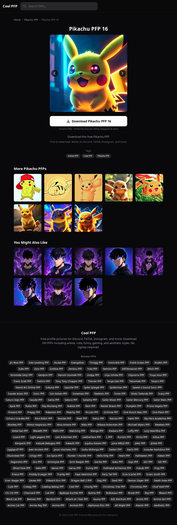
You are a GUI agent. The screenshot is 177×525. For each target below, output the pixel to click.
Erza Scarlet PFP (132, 474)
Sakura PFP (71, 399)
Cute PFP (88, 155)
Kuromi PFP (124, 437)
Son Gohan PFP (58, 393)
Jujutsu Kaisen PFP (95, 443)
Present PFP (15, 412)
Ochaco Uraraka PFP (17, 418)
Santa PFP (53, 399)
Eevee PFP (35, 480)
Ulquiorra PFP (136, 375)
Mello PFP (58, 430)
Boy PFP (149, 492)
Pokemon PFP (53, 412)
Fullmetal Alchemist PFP (117, 468)
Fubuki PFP (142, 468)
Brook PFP (133, 492)
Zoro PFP (39, 368)
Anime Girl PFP (162, 499)
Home (17, 19)
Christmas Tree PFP (114, 486)
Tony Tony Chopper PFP (68, 381)
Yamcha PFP (109, 368)
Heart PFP (124, 455)
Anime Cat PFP (16, 505)
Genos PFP (57, 468)
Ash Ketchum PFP (121, 499)
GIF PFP (162, 461)
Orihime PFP (111, 412)
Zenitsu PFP (75, 368)
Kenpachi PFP (23, 443)
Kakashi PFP (72, 443)
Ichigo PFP (35, 455)
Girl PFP (148, 461)
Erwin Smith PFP (155, 474)
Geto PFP (41, 468)
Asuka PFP (60, 362)
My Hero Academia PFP (157, 418)
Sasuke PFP (36, 399)
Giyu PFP (133, 461)
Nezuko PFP (64, 418)
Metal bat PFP (20, 430)
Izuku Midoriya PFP (93, 449)
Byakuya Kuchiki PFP (71, 492)
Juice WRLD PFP (120, 443)
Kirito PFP (141, 437)
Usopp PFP (93, 375)
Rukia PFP (30, 406)
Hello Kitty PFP (105, 455)
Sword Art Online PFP (28, 387)
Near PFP (82, 418)
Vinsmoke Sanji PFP (21, 375)
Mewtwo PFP (162, 424)
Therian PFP (94, 381)
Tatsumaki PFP (137, 381)
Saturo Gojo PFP (15, 399)
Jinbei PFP (156, 443)
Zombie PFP (56, 368)
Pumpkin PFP (133, 406)
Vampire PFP (45, 375)
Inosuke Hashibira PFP (157, 449)
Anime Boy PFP (38, 505)
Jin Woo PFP (16, 362)
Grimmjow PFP (55, 461)
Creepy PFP (30, 486)
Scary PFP (163, 393)
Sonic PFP (38, 393)
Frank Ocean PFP (139, 362)
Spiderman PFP (118, 387)
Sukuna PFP (52, 387)
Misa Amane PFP (66, 424)
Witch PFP (153, 368)
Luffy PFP (133, 430)
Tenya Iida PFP (115, 381)
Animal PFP (76, 505)
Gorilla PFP (100, 461)
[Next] (122, 73)
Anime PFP (73, 155)
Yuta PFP (92, 368)
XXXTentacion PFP (132, 368)
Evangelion (77, 362)
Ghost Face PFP (21, 468)
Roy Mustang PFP (52, 406)
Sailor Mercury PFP (137, 399)
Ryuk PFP (15, 406)
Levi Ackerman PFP (66, 437)
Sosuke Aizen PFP (18, 393)
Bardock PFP (53, 499)
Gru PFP (37, 461)
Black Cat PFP (14, 499)
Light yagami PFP (40, 437)
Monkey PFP (14, 424)
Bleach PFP (165, 492)
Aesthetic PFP (161, 505)
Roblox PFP (73, 406)
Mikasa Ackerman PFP (109, 424)
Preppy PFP (33, 412)
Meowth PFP (40, 430)
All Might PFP (122, 505)
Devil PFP (117, 480)
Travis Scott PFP (22, 381)
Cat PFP (49, 492)
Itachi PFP (132, 449)
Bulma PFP (94, 492)
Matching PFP (77, 430)
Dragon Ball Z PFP (81, 480)
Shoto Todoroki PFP (142, 393)
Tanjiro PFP (157, 381)
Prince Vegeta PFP (157, 406)
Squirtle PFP (71, 387)
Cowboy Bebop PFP (53, 486)
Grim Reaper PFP (79, 461)
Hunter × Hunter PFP (79, 455)
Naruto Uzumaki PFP (69, 375)
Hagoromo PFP (19, 461)
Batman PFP (34, 499)
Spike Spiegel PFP (94, 387)
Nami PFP (133, 418)
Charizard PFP (32, 492)
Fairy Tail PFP (109, 474)
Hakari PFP (164, 455)
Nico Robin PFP (43, 418)
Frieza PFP (18, 474)
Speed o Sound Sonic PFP (147, 387)
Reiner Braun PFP (111, 406)
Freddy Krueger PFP (40, 474)
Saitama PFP (90, 399)
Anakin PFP (161, 362)
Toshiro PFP (43, 381)
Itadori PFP (115, 449)
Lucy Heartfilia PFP (154, 430)
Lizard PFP (19, 437)
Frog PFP (159, 468)
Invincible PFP (116, 362)
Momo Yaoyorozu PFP (39, 424)
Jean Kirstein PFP (38, 449)
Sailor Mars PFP (162, 399)
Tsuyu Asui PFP (158, 375)
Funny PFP (92, 468)
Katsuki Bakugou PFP (48, 443)
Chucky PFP (90, 486)
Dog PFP (101, 480)
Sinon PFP (119, 393)
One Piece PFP (160, 412)
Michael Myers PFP (139, 424)
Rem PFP (90, 406)
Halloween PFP (143, 455)
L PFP (109, 437)
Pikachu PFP (31, 19)
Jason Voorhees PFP (65, 449)
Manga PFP (97, 430)
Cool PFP (10, 6)
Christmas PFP (139, 486)
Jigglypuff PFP (15, 449)
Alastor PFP (142, 505)
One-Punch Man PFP (135, 412)
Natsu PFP (98, 418)
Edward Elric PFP (56, 480)
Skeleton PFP (101, 393)
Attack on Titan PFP (77, 499)
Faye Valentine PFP (86, 474)
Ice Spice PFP (54, 455)
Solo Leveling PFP (39, 362)
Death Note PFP (163, 480)
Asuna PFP (99, 499)
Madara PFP (116, 430)
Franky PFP (63, 474)
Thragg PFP (96, 362)
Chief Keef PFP (160, 486)
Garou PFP (75, 468)
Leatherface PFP (91, 437)
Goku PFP (117, 461)
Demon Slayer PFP (138, 480)
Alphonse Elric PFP (98, 505)
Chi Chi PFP (11, 492)
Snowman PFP (81, 393)
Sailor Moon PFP (111, 399)
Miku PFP (86, 424)
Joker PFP (140, 443)
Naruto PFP (116, 418)
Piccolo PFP (92, 412)
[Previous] (54, 73)
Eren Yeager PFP (14, 480)
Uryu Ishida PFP (114, 375)
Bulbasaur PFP (114, 492)
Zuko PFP (23, 368)
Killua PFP (158, 437)
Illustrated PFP (15, 455)
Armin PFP (142, 499)
